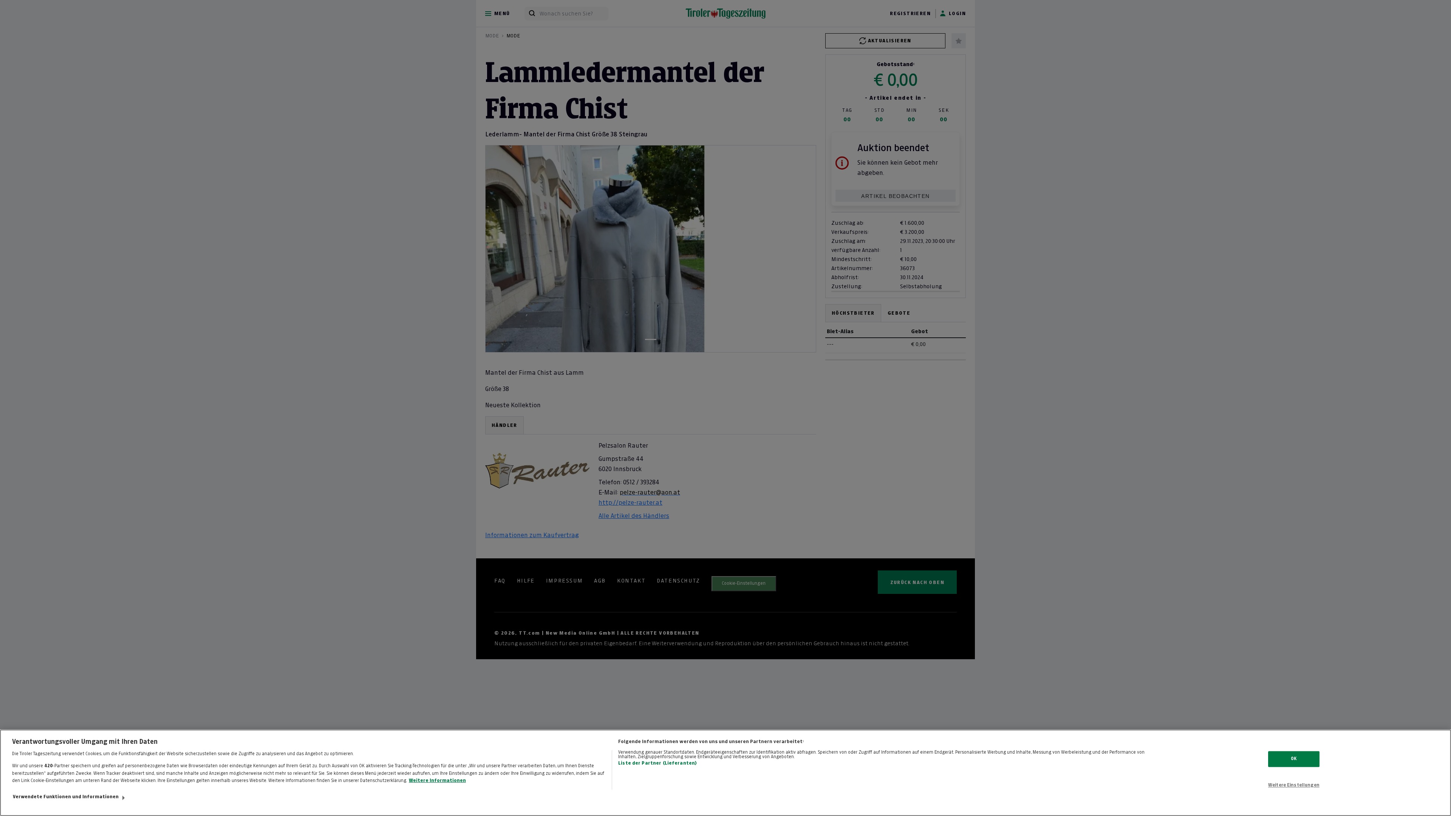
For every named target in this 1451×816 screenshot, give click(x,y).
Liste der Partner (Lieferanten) (657, 763)
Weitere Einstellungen (1294, 785)
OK (1293, 759)
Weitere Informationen (437, 780)
